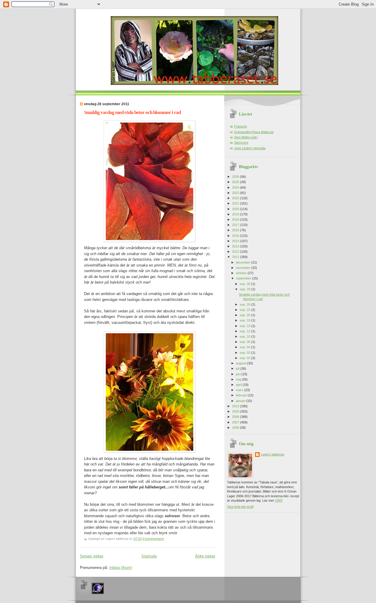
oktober (242, 273)
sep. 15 (245, 326)
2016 (236, 230)
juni (238, 374)
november (243, 267)
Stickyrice (241, 142)
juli (238, 368)
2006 (236, 427)
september (244, 278)
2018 (236, 219)
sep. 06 (245, 342)
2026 (236, 176)
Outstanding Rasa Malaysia (253, 132)
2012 (236, 251)
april (239, 384)
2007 (236, 422)
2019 (236, 214)
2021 (236, 203)
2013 (236, 246)
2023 (236, 193)
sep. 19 (245, 320)
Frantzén (240, 126)
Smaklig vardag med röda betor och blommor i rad (132, 112)
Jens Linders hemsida (250, 148)
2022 (236, 198)
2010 (236, 406)
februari (242, 395)
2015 (236, 235)
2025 (236, 182)
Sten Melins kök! (246, 137)
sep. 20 (245, 315)
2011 (236, 257)
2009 (236, 411)
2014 (236, 241)
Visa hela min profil (240, 506)
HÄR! (279, 500)
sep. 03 (245, 352)
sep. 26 (245, 304)
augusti (241, 363)
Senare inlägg (91, 556)
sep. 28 (245, 289)
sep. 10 (245, 336)
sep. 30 (245, 284)
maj (239, 379)
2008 (236, 416)
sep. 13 (245, 331)
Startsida (149, 556)
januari (241, 401)
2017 (236, 225)
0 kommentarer (153, 538)
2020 (236, 209)
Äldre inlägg (205, 556)
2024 (236, 187)
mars (240, 390)
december (243, 262)
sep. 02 (245, 358)
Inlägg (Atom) (120, 567)
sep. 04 (245, 347)
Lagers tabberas (272, 454)
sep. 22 (245, 309)
